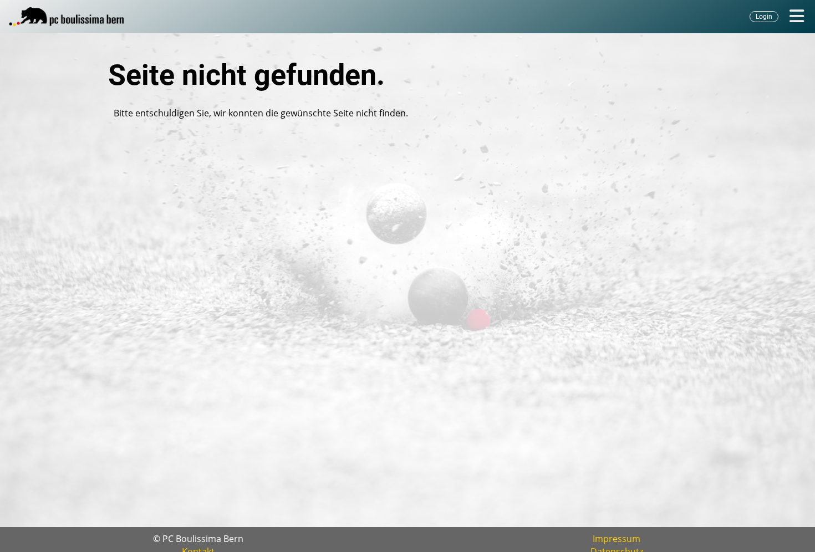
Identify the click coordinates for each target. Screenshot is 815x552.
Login (764, 17)
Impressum (616, 539)
